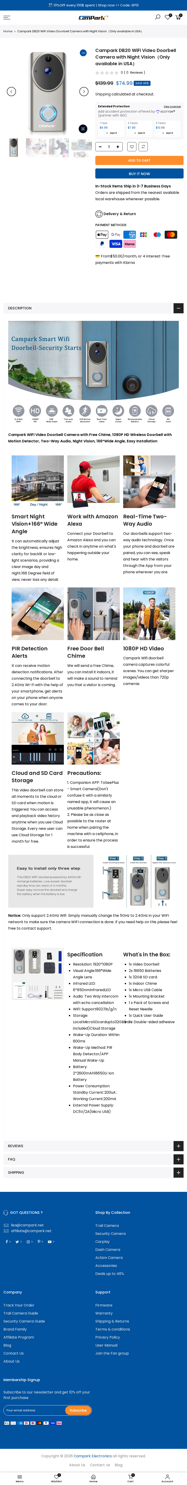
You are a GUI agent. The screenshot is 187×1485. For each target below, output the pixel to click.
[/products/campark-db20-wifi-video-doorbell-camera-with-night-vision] (131, 146)
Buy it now (139, 173)
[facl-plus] (119, 146)
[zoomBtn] (83, 128)
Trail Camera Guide (20, 1313)
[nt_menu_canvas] (32, 17)
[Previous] (11, 91)
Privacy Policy (107, 1337)
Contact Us (13, 1353)
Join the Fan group (112, 1353)
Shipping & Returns (112, 1321)
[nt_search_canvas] (158, 18)
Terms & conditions (112, 1329)
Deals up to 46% (109, 1273)
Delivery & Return (120, 213)
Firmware (103, 1305)
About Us (11, 1361)
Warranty (104, 1313)
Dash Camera (107, 1249)
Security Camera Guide (24, 1321)
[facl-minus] (99, 146)
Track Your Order (18, 1305)
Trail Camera (107, 1225)
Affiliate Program (18, 1337)
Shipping (103, 94)
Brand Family (15, 1329)
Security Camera (110, 1233)
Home (8, 31)
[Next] (83, 91)
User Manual (106, 1345)
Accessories (106, 1265)
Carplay (102, 1241)
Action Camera (109, 1257)
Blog (7, 1345)
